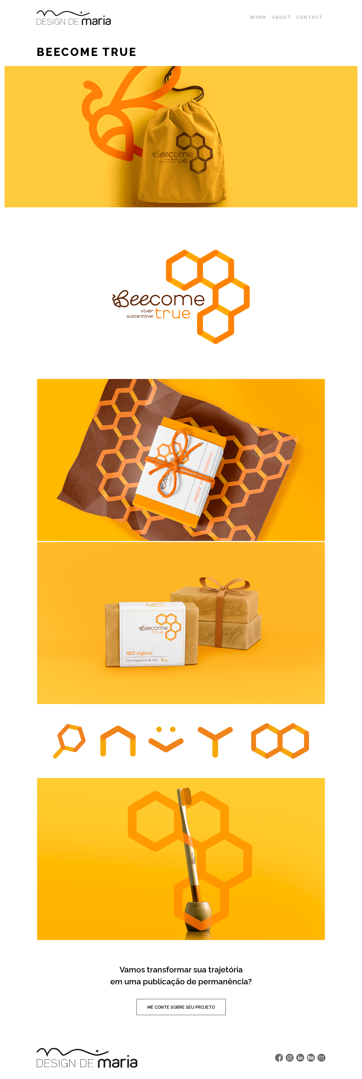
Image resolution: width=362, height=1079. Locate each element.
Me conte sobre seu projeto (181, 1007)
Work (258, 17)
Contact (309, 17)
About (281, 17)
